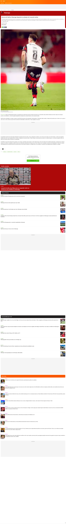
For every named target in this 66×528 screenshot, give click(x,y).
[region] (33, 526)
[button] (1, 1)
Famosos (6, 385)
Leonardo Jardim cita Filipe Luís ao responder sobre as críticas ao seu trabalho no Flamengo (15, 188)
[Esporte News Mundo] (3, 149)
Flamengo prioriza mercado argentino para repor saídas (10, 202)
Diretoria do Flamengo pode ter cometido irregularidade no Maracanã (13, 222)
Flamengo (7, 13)
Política (6, 378)
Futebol (19, 151)
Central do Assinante (8, 3)
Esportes (15, 151)
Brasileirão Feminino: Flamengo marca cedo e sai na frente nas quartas (13, 196)
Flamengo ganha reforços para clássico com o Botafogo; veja (11, 339)
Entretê (6, 413)
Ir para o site (4, 1)
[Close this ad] (65, 523)
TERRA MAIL (2, 3)
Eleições (6, 399)
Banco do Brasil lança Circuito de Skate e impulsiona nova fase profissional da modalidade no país (17, 346)
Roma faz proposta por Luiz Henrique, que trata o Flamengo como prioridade (14, 209)
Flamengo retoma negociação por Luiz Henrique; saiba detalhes (11, 352)
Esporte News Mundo (10, 151)
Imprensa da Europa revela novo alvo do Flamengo (9, 228)
